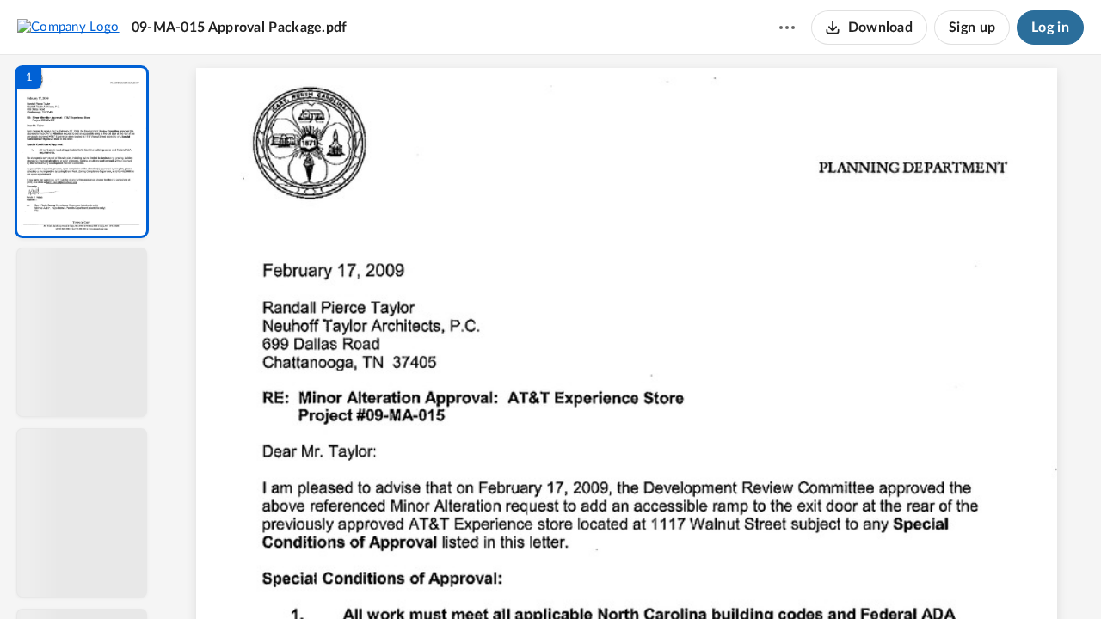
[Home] (68, 26)
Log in (1050, 27)
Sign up (972, 27)
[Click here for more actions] (787, 27)
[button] (81, 152)
